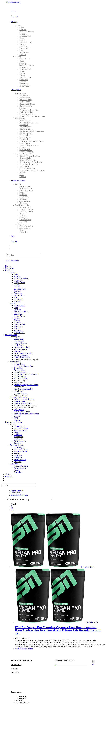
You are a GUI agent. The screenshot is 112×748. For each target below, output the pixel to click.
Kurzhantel (19, 391)
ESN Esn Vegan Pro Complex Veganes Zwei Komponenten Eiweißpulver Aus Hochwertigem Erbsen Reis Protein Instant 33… (58, 630)
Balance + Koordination (24, 399)
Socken (17, 291)
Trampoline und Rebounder (26, 414)
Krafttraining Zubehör (23, 389)
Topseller (18, 472)
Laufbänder (19, 345)
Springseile (19, 410)
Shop (7, 474)
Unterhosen (19, 333)
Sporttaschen (20, 289)
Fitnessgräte (15, 337)
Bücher (17, 416)
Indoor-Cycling (20, 343)
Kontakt (8, 476)
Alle (12, 510)
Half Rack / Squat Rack (24, 366)
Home (8, 266)
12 (11, 506)
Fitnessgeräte (11, 335)
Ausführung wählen (24, 649)
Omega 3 (18, 439)
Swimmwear (19, 295)
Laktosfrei (14, 464)
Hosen (17, 285)
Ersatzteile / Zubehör (23, 353)
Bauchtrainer (20, 370)
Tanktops (18, 326)
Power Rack (19, 364)
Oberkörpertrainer (22, 358)
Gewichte (18, 368)
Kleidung (9, 270)
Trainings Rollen (21, 356)
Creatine (17, 443)
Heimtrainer (19, 341)
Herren (13, 304)
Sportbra (18, 293)
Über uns (9, 268)
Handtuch (18, 299)
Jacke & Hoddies (21, 312)
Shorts (17, 287)
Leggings (18, 281)
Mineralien (18, 437)
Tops (16, 297)
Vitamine (18, 435)
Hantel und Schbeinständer (26, 374)
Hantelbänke (20, 376)
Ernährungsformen (13, 422)
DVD (16, 418)
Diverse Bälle (19, 401)
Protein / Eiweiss (21, 428)
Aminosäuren (20, 441)
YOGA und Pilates (22, 412)
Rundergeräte (20, 349)
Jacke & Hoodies (21, 279)
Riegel (17, 433)
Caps (16, 274)
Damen (13, 272)
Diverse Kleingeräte (22, 403)
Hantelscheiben (21, 378)
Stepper (17, 351)
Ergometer (19, 339)
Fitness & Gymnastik (18, 397)
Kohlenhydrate (20, 430)
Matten (17, 420)
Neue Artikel (19, 306)
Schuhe (17, 276)
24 (12, 508)
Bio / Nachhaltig (16, 445)
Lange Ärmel (19, 283)
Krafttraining (15, 362)
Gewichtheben (20, 372)
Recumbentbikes (21, 347)
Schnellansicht (87, 567)
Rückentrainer (20, 393)
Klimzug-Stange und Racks (26, 385)
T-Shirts (17, 301)
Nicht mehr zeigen (41, 744)
